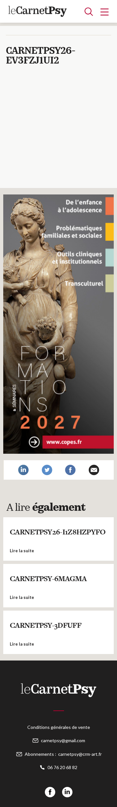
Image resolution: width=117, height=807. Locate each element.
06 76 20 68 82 (62, 767)
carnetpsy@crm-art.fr (80, 754)
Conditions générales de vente (58, 727)
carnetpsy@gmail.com (63, 740)
